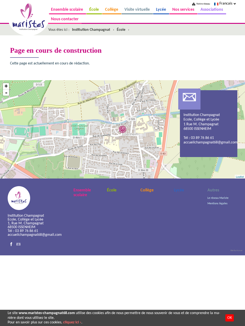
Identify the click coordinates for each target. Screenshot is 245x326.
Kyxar (240, 250)
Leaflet (240, 177)
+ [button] (6, 86)
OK (229, 318)
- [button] (6, 92)
